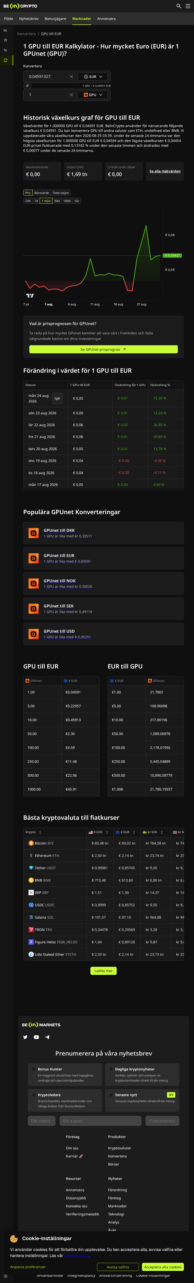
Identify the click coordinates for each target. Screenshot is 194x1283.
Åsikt (112, 1230)
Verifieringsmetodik (82, 1214)
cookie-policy (76, 1255)
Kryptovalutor (119, 1148)
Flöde (8, 18)
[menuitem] (6, 30)
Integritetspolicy (81, 1275)
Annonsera (106, 18)
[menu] (6, 45)
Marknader (81, 18)
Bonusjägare (55, 18)
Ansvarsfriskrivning (115, 1275)
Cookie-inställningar (153, 1275)
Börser (113, 1164)
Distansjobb (76, 1197)
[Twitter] (25, 1037)
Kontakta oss (76, 1206)
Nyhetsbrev (29, 18)
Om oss (72, 1148)
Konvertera (26, 33)
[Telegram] (47, 1037)
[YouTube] (36, 1037)
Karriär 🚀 (74, 1156)
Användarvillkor (50, 1275)
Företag (114, 1197)
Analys (113, 1222)
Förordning (117, 1189)
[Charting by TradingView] (30, 295)
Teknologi (116, 1214)
